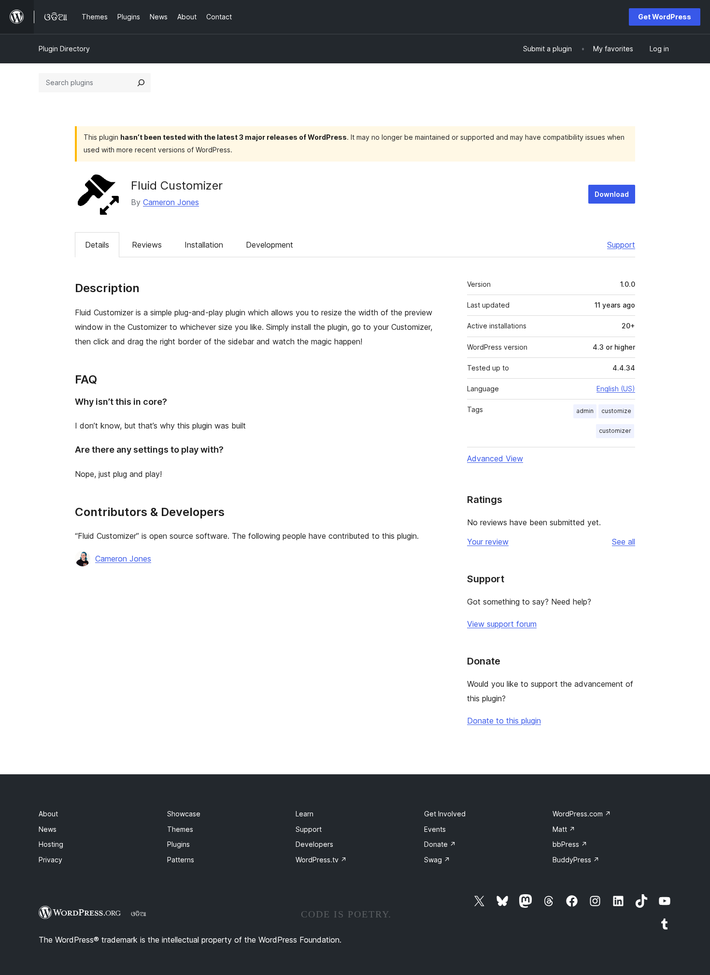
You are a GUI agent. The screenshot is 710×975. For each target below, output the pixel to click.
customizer (615, 430)
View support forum (502, 624)
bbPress (570, 844)
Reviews (147, 245)
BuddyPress (576, 860)
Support (621, 245)
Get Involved (445, 814)
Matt (564, 829)
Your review (488, 542)
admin (585, 410)
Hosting (51, 844)
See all (623, 542)
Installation (204, 245)
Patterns (180, 860)
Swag (437, 860)
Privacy (50, 860)
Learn (304, 814)
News (48, 829)
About (48, 814)
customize (616, 410)
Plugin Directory (64, 48)
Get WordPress (664, 17)
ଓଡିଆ (138, 913)
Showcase (183, 814)
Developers (314, 844)
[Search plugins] (141, 82)
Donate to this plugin (504, 720)
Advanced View (495, 458)
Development (269, 245)
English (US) (615, 388)
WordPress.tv (321, 860)
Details (97, 245)
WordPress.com (582, 814)
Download (612, 194)
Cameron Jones (171, 202)
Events (435, 829)
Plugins (178, 844)
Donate (440, 844)
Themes (180, 829)
